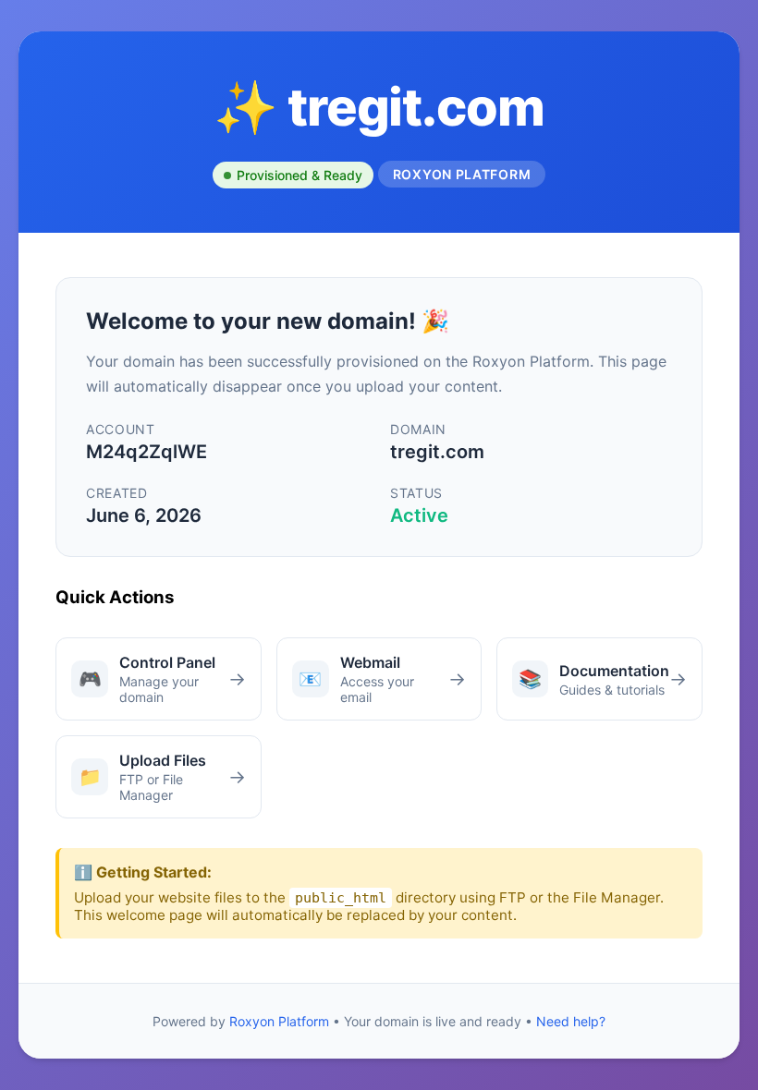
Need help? (570, 1021)
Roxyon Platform (279, 1021)
